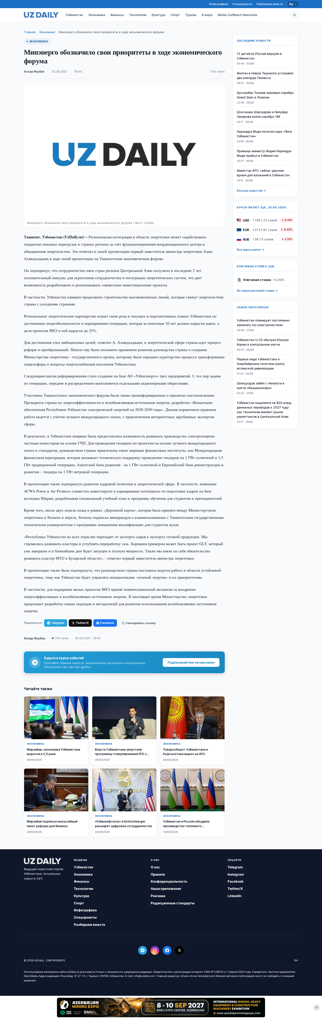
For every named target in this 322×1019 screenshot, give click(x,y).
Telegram (57, 623)
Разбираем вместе (270, 4)
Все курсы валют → (250, 249)
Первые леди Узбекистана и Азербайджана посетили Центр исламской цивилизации (261, 363)
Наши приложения (166, 889)
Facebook (107, 623)
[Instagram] (154, 950)
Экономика (96, 15)
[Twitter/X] (179, 950)
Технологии (137, 15)
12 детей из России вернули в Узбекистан (259, 56)
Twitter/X (82, 623)
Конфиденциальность (169, 881)
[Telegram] (142, 950)
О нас (155, 867)
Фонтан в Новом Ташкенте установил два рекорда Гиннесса (265, 75)
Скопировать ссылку (141, 623)
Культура (158, 15)
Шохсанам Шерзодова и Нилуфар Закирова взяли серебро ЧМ (262, 114)
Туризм (190, 15)
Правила (158, 874)
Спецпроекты (242, 4)
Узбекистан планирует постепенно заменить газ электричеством (263, 322)
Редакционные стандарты (173, 903)
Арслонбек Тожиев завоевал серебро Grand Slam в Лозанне (265, 95)
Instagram (236, 874)
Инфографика (218, 4)
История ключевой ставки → (257, 290)
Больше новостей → (251, 190)
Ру (291, 4)
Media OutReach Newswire (237, 15)
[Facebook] (167, 950)
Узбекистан (74, 15)
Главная (29, 32)
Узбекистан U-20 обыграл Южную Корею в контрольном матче (263, 342)
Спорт (175, 15)
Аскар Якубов (34, 71)
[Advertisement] (161, 1007)
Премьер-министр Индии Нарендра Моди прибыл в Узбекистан (264, 153)
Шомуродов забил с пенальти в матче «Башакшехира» (260, 385)
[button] (294, 15)
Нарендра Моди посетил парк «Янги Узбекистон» (264, 134)
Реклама (158, 896)
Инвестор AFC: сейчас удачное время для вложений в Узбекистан (263, 173)
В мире (207, 15)
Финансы (117, 15)
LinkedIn (234, 896)
